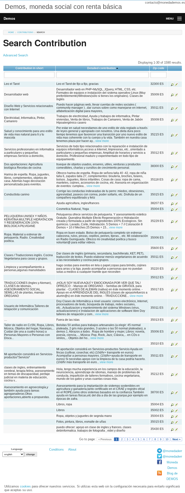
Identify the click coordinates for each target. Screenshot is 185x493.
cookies (25, 486)
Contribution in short (29, 68)
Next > (176, 439)
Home (11, 32)
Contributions (25, 32)
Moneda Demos (172, 465)
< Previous (105, 439)
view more (102, 141)
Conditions (56, 449)
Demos (9, 18)
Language (17, 449)
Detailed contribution (101, 68)
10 (166, 439)
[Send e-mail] (176, 84)
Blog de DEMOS (172, 476)
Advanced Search (15, 55)
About (72, 449)
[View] (173, 84)
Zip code (158, 68)
